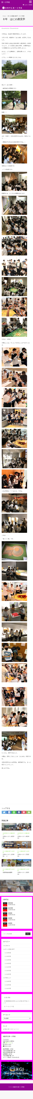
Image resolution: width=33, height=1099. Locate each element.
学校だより (8, 978)
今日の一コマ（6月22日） (8, 837)
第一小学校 (5, 2)
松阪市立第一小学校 (18, 1087)
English (26, 5)
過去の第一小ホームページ (11, 1029)
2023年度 (21, 16)
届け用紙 (8, 997)
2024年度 (8, 960)
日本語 (30, 5)
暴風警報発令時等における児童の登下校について (16, 1002)
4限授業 (10, 913)
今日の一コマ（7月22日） (23, 855)
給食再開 (10, 908)
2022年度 (8, 967)
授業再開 (10, 903)
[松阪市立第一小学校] (12, 7)
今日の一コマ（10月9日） (23, 873)
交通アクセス (8, 1043)
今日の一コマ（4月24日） (23, 837)
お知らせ (7, 945)
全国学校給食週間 (7, 872)
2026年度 (5, 833)
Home (4, 16)
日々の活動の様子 (13, 16)
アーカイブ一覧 (10, 1006)
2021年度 (8, 970)
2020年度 (8, 974)
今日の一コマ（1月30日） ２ (8, 855)
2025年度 (8, 956)
